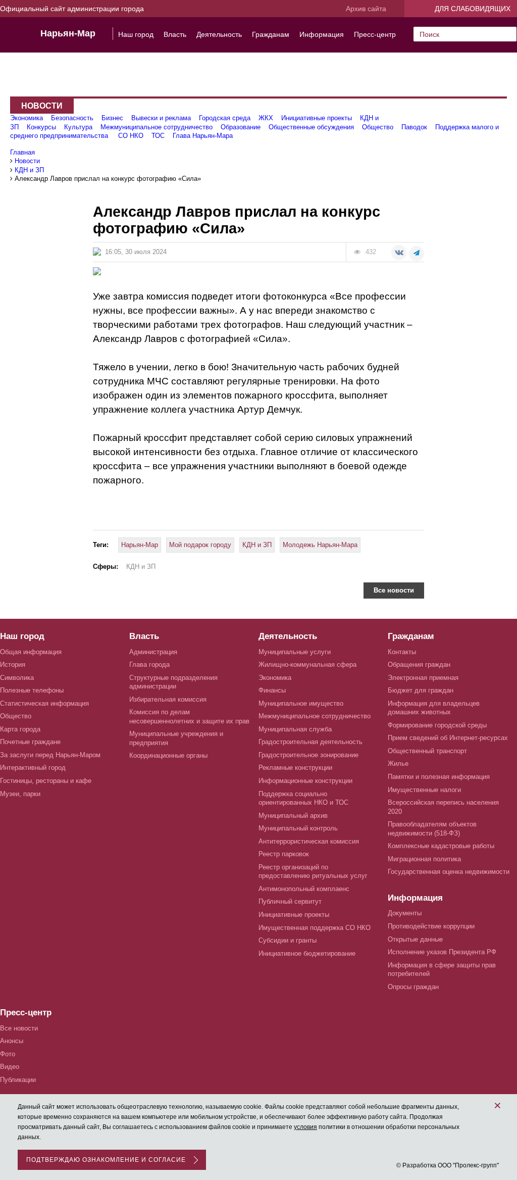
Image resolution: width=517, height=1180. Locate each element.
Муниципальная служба (295, 729)
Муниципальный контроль (298, 828)
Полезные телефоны (32, 690)
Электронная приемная (423, 677)
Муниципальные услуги (294, 652)
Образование (241, 127)
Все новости (394, 590)
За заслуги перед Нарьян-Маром (50, 755)
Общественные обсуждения (311, 127)
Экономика (26, 118)
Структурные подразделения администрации (173, 682)
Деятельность (219, 34)
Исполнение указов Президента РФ (442, 952)
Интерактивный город (33, 767)
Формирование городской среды (437, 725)
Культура (78, 127)
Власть (175, 34)
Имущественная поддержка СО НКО (314, 927)
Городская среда (224, 118)
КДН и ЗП (257, 545)
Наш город (135, 34)
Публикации (18, 1080)
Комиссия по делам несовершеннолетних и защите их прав (189, 716)
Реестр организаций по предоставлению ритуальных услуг (313, 871)
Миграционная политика (424, 859)
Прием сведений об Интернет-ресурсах (448, 738)
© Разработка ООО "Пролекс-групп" (447, 1165)
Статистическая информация (44, 703)
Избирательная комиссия (167, 699)
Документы (405, 913)
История (12, 664)
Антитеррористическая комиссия (308, 841)
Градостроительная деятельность (310, 742)
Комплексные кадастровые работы (441, 846)
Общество (377, 127)
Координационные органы (168, 755)
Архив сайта (366, 9)
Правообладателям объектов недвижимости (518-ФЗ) (432, 828)
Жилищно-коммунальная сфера (307, 664)
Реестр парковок (283, 854)
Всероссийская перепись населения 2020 (443, 807)
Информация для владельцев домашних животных (434, 708)
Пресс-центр (375, 34)
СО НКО (130, 135)
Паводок (414, 127)
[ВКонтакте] (398, 252)
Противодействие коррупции (431, 926)
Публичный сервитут (290, 901)
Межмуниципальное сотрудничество (156, 127)
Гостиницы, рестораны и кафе (45, 780)
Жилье (398, 763)
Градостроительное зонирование (308, 755)
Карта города (20, 729)
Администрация (153, 652)
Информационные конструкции (305, 780)
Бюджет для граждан (420, 690)
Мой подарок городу (200, 545)
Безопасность (72, 118)
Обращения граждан (419, 664)
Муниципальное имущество (300, 703)
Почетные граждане (30, 742)
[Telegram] (416, 253)
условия (305, 1126)
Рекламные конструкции (295, 767)
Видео (9, 1066)
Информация (321, 34)
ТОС (158, 135)
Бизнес (112, 118)
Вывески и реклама (161, 118)
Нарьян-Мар (67, 33)
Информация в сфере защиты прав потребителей (442, 969)
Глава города (149, 664)
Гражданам (270, 34)
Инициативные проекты (316, 118)
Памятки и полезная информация (439, 776)
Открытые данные (415, 939)
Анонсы (11, 1041)
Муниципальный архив (293, 815)
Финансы (272, 690)
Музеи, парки (20, 794)
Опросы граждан (413, 987)
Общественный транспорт (427, 751)
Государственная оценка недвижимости (448, 871)
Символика (17, 677)
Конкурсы (41, 127)
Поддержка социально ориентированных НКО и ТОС (303, 798)
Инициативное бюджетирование (306, 953)
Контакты (402, 652)
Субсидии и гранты (287, 940)
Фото (7, 1054)
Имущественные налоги (424, 790)
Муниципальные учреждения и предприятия (176, 738)
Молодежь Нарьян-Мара (320, 545)
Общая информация (31, 652)
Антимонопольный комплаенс (303, 889)
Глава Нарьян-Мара (203, 135)
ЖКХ (265, 118)
